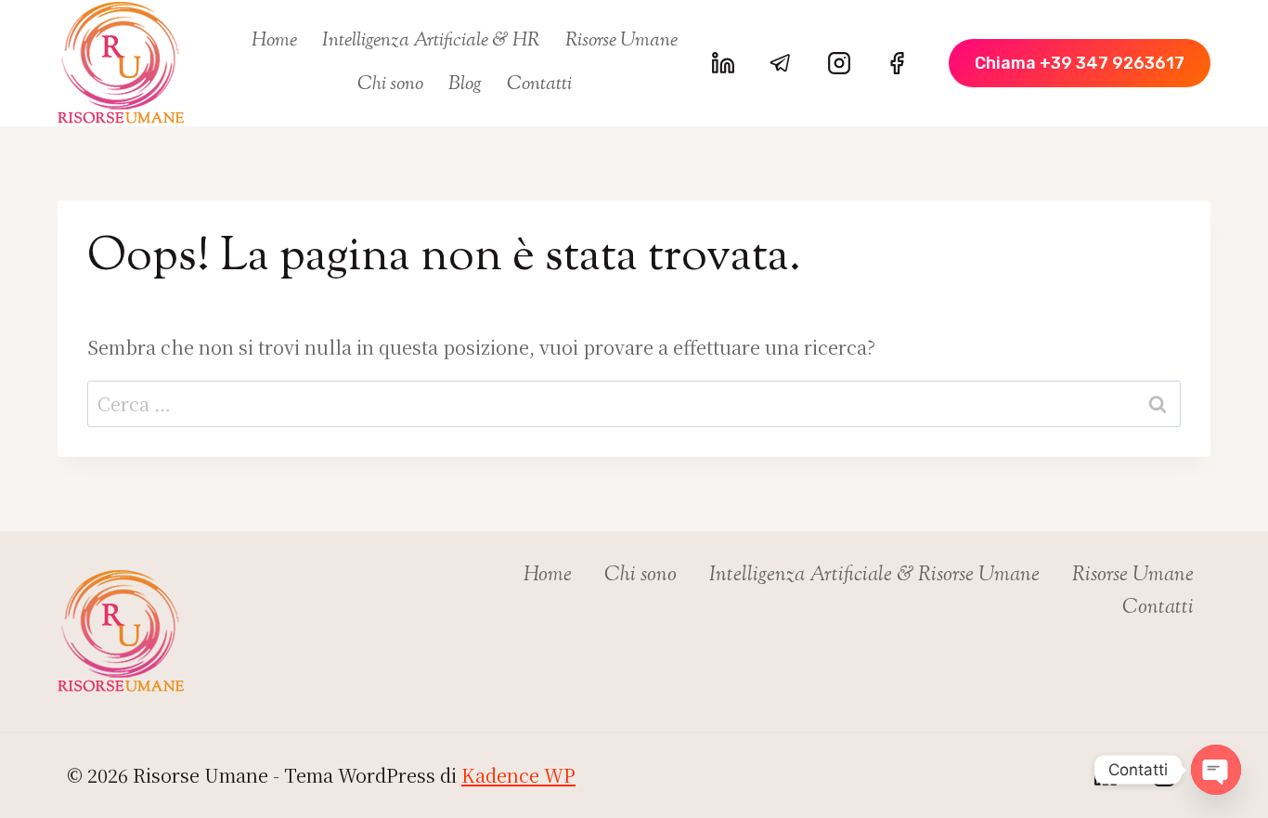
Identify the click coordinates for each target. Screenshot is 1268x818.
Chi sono (390, 84)
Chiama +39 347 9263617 (1079, 63)
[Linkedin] (723, 63)
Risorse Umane (621, 41)
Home (274, 41)
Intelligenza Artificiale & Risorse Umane (874, 576)
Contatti (539, 84)
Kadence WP (518, 774)
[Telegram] (781, 63)
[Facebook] (897, 63)
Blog (465, 84)
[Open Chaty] (1216, 770)
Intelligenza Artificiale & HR (430, 41)
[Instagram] (839, 63)
